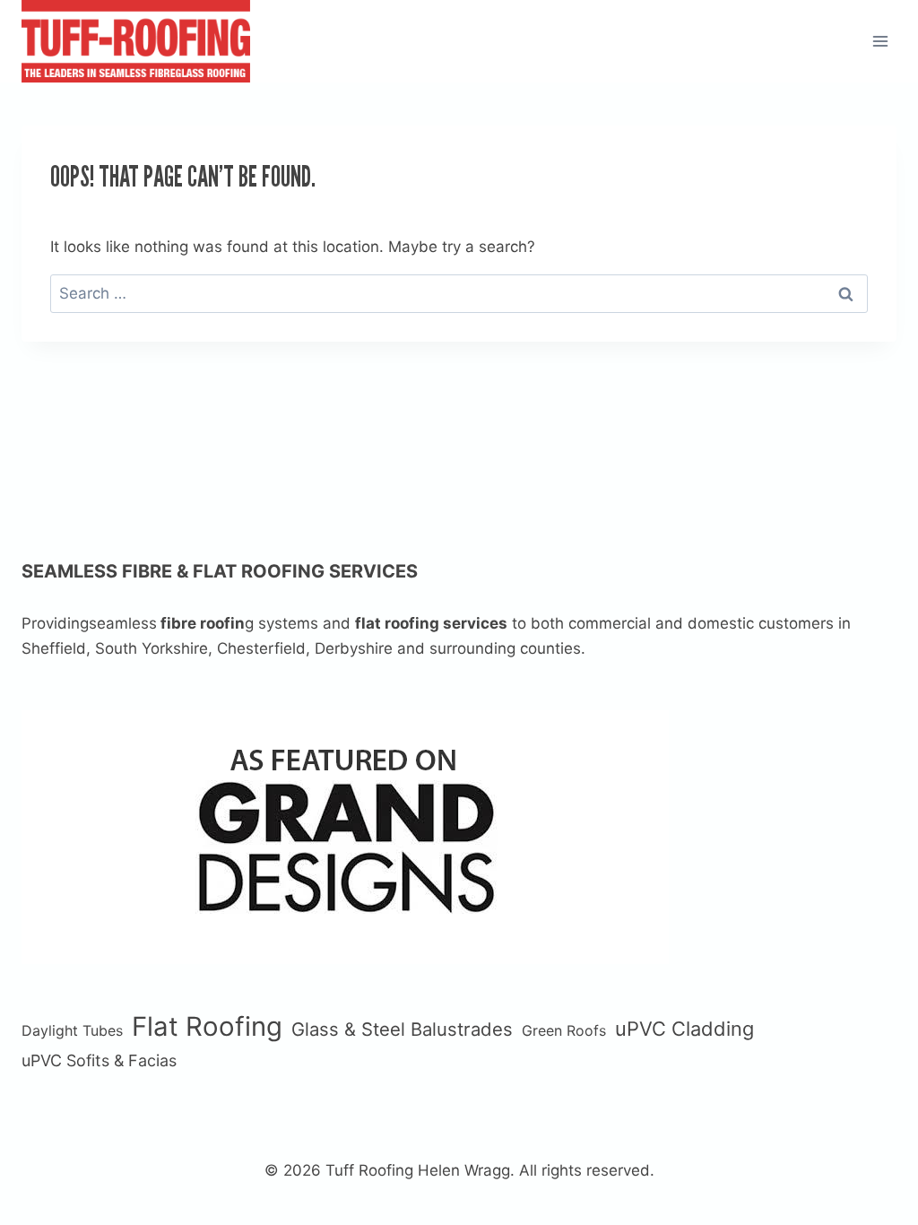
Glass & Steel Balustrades (402, 1029)
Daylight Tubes (72, 1030)
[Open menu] (879, 41)
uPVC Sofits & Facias (99, 1060)
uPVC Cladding (684, 1028)
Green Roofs (564, 1030)
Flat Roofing (207, 1026)
